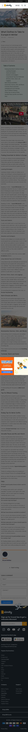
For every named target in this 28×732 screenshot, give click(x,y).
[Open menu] (2, 5)
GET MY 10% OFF (7, 372)
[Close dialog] (26, 359)
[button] (25, 5)
